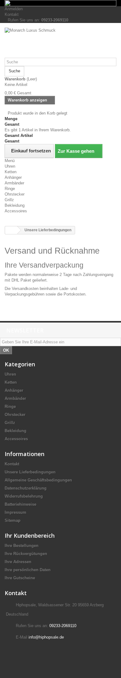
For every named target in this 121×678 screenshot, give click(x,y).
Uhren (10, 166)
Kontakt (12, 14)
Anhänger (13, 177)
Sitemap (12, 520)
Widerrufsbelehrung (24, 496)
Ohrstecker (15, 194)
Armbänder (14, 183)
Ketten (10, 172)
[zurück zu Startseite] (11, 230)
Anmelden (14, 9)
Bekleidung (15, 205)
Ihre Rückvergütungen (26, 553)
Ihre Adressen (18, 561)
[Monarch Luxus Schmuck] (60, 43)
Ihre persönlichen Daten (28, 569)
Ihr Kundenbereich (30, 535)
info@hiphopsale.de (46, 637)
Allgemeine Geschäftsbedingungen (38, 480)
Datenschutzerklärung (26, 488)
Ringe (10, 188)
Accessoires (16, 211)
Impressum (15, 512)
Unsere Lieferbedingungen (30, 472)
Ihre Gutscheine (20, 578)
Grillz (9, 199)
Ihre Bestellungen (21, 545)
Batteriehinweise (20, 504)
